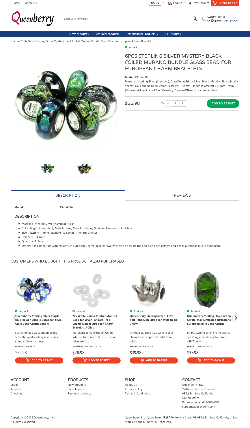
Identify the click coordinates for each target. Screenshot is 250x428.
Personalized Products (140, 34)
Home (16, 3)
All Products (173, 34)
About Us (131, 385)
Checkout (17, 393)
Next (235, 318)
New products (79, 34)
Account (16, 389)
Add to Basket (223, 103)
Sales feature (76, 389)
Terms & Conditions (137, 393)
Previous (14, 318)
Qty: (162, 103)
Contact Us (30, 3)
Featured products (107, 34)
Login (14, 385)
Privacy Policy (134, 389)
